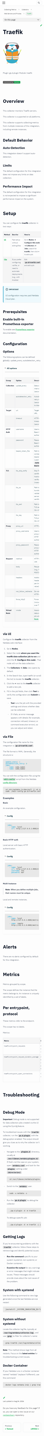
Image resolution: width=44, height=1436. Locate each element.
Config (10, 816)
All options (12, 368)
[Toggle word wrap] (34, 790)
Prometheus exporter (25, 329)
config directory (10, 782)
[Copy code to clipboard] (38, 762)
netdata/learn (9, 1415)
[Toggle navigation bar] (4, 3)
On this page (10, 19)
